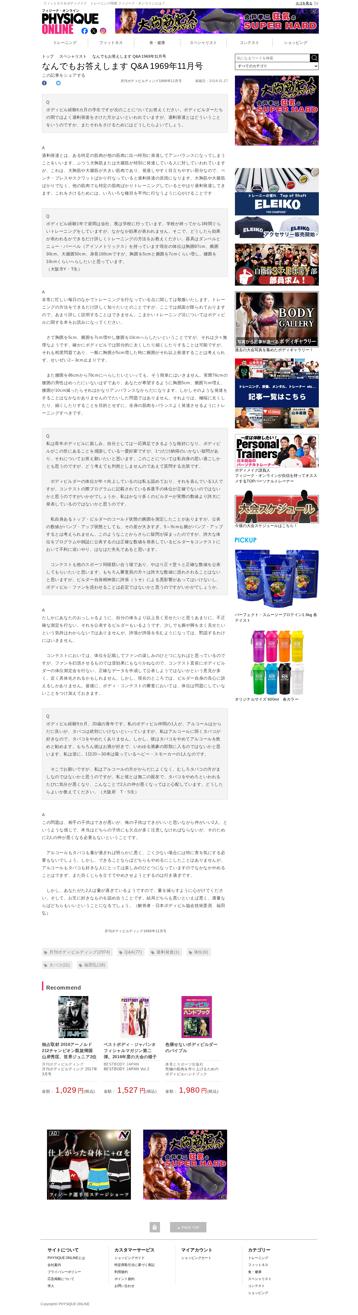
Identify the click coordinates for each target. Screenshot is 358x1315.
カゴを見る (304, 3)
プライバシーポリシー (64, 1272)
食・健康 (157, 42)
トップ (48, 56)
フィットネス (111, 42)
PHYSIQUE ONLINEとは (66, 1258)
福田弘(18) (94, 964)
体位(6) (201, 952)
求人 (51, 1286)
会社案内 (54, 1265)
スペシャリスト (203, 42)
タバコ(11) (59, 964)
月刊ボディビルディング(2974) (79, 952)
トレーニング (65, 42)
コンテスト (249, 42)
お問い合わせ (124, 1286)
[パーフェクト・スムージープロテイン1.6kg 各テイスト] (277, 577)
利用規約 (121, 1272)
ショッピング (295, 42)
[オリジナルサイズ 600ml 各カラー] (277, 662)
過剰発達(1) (167, 952)
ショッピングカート (196, 1258)
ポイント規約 (124, 1279)
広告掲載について (61, 1279)
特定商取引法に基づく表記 (134, 1265)
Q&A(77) (133, 952)
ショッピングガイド (129, 1258)
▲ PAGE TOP (188, 1228)
